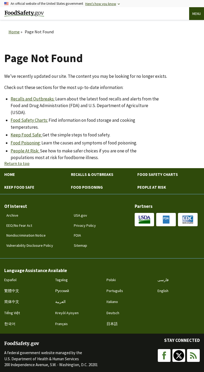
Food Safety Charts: (29, 120)
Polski (111, 279)
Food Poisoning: (26, 143)
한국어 (9, 323)
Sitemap (80, 245)
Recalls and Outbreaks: (32, 99)
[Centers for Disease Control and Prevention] (188, 219)
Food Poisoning (87, 187)
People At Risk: (25, 151)
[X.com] (178, 355)
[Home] (24, 13)
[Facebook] (164, 355)
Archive (12, 215)
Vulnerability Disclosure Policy (29, 245)
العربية (60, 301)
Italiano (112, 301)
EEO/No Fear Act (19, 225)
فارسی (163, 279)
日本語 (112, 323)
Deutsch (113, 312)
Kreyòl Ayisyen (67, 312)
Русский (62, 290)
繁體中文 (11, 290)
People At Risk (151, 187)
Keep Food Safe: (26, 135)
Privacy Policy (85, 225)
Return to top (16, 163)
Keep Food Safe (19, 187)
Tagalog (61, 279)
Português (115, 290)
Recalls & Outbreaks (92, 174)
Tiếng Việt (12, 312)
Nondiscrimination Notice (26, 235)
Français (61, 323)
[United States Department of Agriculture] (144, 219)
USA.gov (80, 215)
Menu (196, 13)
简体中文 (11, 301)
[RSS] (193, 355)
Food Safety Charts (157, 174)
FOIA (77, 235)
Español (10, 279)
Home (14, 31)
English (163, 290)
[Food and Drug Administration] (166, 219)
